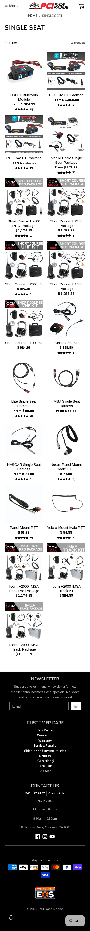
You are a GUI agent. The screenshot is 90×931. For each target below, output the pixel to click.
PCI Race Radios (51, 909)
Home (32, 15)
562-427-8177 (35, 793)
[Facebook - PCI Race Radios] (38, 836)
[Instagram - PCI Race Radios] (45, 836)
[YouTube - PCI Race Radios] (52, 836)
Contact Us (56, 793)
